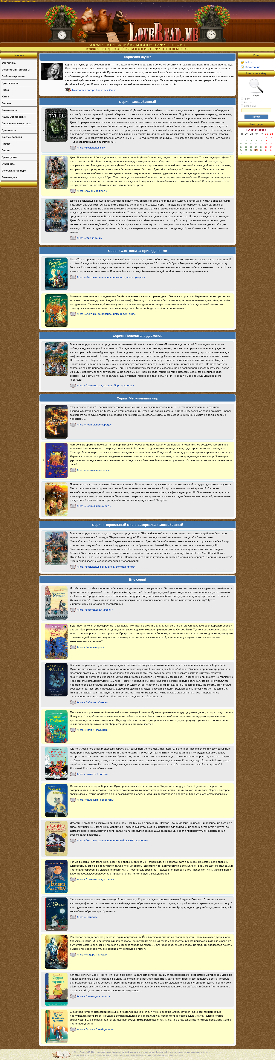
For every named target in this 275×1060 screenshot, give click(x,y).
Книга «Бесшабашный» (91, 147)
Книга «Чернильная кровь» (93, 469)
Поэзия (6, 150)
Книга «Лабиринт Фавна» (92, 702)
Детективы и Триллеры (16, 69)
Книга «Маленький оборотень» (95, 799)
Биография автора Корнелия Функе (94, 89)
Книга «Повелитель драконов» (95, 879)
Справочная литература (16, 123)
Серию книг (249, 106)
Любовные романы (13, 76)
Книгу (246, 99)
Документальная (12, 137)
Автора (247, 102)
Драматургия (9, 157)
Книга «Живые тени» (89, 237)
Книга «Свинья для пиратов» (94, 996)
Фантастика (9, 63)
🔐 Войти (246, 62)
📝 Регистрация (250, 66)
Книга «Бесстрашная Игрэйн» (95, 609)
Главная (18, 55)
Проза (5, 89)
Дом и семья (9, 110)
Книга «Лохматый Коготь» (92, 774)
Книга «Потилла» (87, 916)
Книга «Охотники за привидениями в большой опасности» (112, 840)
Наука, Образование (14, 116)
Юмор (5, 96)
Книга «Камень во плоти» (92, 190)
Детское (6, 103)
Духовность (9, 130)
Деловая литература (14, 170)
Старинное (8, 164)
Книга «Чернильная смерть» (94, 505)
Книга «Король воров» (90, 647)
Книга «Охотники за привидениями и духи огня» (106, 313)
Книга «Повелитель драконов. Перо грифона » (105, 385)
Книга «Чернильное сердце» (94, 424)
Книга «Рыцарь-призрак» (92, 954)
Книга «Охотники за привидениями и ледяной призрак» (111, 276)
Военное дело (10, 177)
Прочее (6, 143)
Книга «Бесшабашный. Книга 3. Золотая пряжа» (106, 566)
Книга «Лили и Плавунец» (92, 729)
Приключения (10, 83)
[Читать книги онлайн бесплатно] (137, 41)
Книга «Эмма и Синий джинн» (95, 1029)
